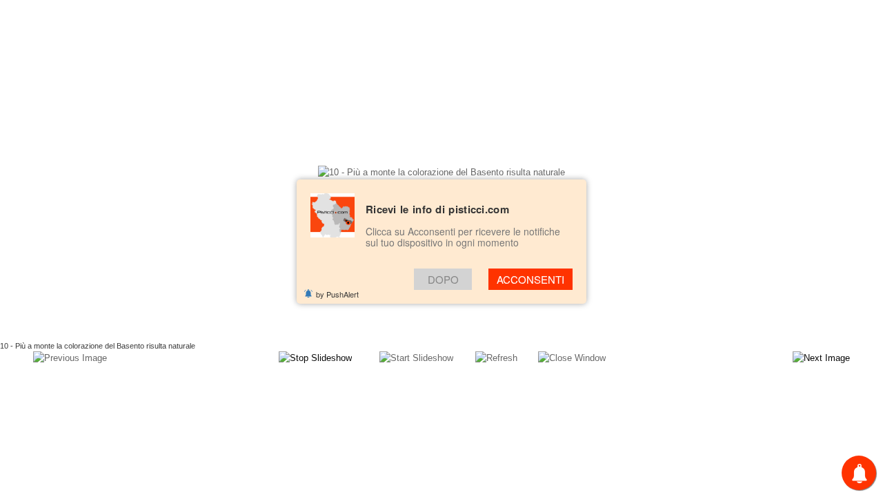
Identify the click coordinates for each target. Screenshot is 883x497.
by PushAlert (337, 294)
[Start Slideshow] (416, 358)
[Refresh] (496, 358)
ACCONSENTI (530, 279)
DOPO (443, 279)
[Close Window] (572, 358)
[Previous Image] (70, 358)
